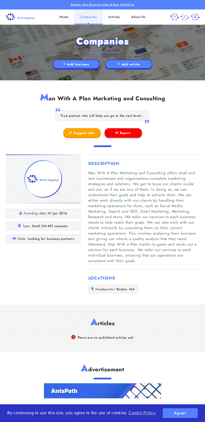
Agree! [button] (180, 413)
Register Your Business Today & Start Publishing (102, 4)
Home (64, 16)
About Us (138, 16)
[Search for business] (174, 17)
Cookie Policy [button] (142, 413)
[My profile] (195, 17)
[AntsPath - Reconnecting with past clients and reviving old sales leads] (102, 390)
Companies (88, 16)
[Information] (185, 17)
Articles (114, 16)
